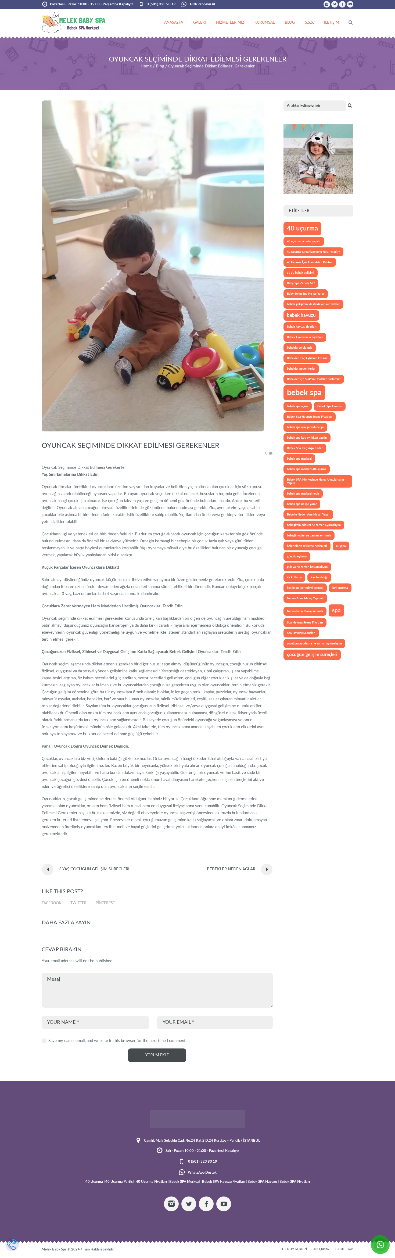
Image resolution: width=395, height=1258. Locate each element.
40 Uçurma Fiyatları (151, 1182)
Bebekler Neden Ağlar (231, 869)
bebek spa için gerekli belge (305, 427)
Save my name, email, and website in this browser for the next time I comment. (117, 1041)
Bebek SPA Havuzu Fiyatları (223, 1182)
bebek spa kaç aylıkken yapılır (307, 437)
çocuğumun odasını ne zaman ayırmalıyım (314, 643)
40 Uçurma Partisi (119, 1182)
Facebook (51, 903)
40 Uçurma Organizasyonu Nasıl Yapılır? (313, 251)
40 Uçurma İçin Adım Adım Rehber (309, 262)
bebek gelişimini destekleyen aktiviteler (313, 304)
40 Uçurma (94, 1182)
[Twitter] (334, 4)
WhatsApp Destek (202, 1172)
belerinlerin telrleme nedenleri (307, 546)
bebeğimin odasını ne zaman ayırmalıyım (314, 525)
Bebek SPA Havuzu (262, 1182)
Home (146, 66)
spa (336, 610)
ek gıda (341, 546)
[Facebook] (342, 4)
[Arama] (350, 22)
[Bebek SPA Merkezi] (197, 1119)
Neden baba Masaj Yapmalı (305, 611)
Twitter (78, 903)
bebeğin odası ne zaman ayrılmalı (309, 535)
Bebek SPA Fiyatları (294, 1182)
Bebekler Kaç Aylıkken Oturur (307, 358)
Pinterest (105, 903)
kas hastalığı (319, 577)
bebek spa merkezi (299, 458)
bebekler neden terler (301, 368)
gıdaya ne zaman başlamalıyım (307, 566)
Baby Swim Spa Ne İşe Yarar (305, 293)
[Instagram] (327, 4)
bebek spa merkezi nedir (303, 493)
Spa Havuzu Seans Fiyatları (305, 622)
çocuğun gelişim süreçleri (312, 655)
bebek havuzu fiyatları (302, 326)
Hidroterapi (344, 1249)
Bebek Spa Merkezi (294, 1249)
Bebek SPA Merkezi (184, 1182)
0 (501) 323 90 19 (161, 4)
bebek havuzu (301, 315)
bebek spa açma (297, 406)
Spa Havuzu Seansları (301, 633)
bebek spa (304, 393)
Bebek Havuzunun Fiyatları (305, 337)
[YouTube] (350, 4)
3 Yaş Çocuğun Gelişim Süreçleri (94, 869)
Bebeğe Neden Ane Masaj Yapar (308, 514)
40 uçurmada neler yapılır (304, 241)
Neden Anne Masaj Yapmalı (305, 598)
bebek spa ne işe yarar (302, 504)
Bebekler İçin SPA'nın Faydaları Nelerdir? (313, 379)
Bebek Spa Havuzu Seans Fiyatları (309, 416)
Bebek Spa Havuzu (329, 406)
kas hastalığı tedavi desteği (305, 587)
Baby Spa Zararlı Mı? (301, 283)
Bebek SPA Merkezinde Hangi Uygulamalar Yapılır (315, 481)
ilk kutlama (294, 577)
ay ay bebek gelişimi (300, 272)
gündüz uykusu (297, 556)
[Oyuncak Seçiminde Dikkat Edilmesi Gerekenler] (153, 266)
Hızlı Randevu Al (202, 4)
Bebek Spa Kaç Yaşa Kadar (305, 448)
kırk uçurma (340, 587)
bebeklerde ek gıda (299, 347)
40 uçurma (302, 228)
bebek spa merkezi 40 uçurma (306, 469)
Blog (160, 66)
